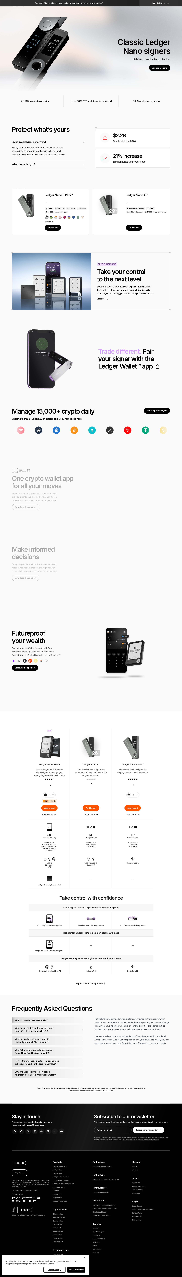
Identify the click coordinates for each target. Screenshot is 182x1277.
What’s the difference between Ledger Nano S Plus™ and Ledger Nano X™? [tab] (34, 1051)
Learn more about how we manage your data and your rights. (140, 1139)
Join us (135, 1166)
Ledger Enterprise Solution (102, 1166)
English (17, 1173)
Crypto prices (58, 1255)
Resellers (96, 1235)
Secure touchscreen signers (63, 1184)
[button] (161, 3)
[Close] (84, 1258)
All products (57, 1198)
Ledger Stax (57, 1173)
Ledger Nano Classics (61, 1177)
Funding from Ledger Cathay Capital (106, 1179)
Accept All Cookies (76, 1270)
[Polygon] (64, 430)
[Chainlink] (46, 430)
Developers (97, 1249)
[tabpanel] (132, 1032)
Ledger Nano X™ (136, 195)
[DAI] (135, 430)
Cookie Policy (137, 1216)
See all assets (58, 1238)
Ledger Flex (57, 1170)
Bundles (56, 1191)
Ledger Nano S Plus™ (59, 195)
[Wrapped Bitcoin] (99, 430)
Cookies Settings (54, 1270)
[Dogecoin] (28, 430)
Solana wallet (58, 1221)
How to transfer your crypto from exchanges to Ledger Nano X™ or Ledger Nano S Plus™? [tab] (37, 1062)
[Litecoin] (117, 430)
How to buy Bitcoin (99, 1212)
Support (96, 1228)
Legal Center (137, 1206)
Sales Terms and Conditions (142, 1209)
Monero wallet (58, 1231)
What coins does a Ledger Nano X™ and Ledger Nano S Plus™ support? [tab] (32, 1040)
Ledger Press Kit (99, 1239)
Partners (96, 1253)
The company (137, 1190)
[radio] (46, 217)
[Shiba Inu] (153, 430)
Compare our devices (61, 1180)
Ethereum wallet (59, 1217)
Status (95, 1246)
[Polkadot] (82, 430)
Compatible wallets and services (105, 1208)
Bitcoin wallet (58, 1214)
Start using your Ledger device (104, 1205)
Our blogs (136, 1193)
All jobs (135, 1170)
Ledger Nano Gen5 (60, 1166)
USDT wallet (57, 1235)
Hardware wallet (59, 1187)
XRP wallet (57, 1228)
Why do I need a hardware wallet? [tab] (31, 1020)
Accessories (57, 1194)
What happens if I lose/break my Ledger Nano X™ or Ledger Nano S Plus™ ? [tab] (34, 1029)
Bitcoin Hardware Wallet (101, 1215)
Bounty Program (98, 1232)
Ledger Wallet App (60, 1201)
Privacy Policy (137, 1213)
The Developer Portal (101, 1192)
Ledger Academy (138, 1186)
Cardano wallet (58, 1224)
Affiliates (96, 1242)
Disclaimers (136, 1220)
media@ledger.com (35, 1125)
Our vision (136, 1183)
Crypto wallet (58, 1242)
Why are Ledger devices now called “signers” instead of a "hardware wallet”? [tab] (35, 1073)
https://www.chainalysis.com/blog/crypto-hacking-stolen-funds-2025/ (91, 1090)
